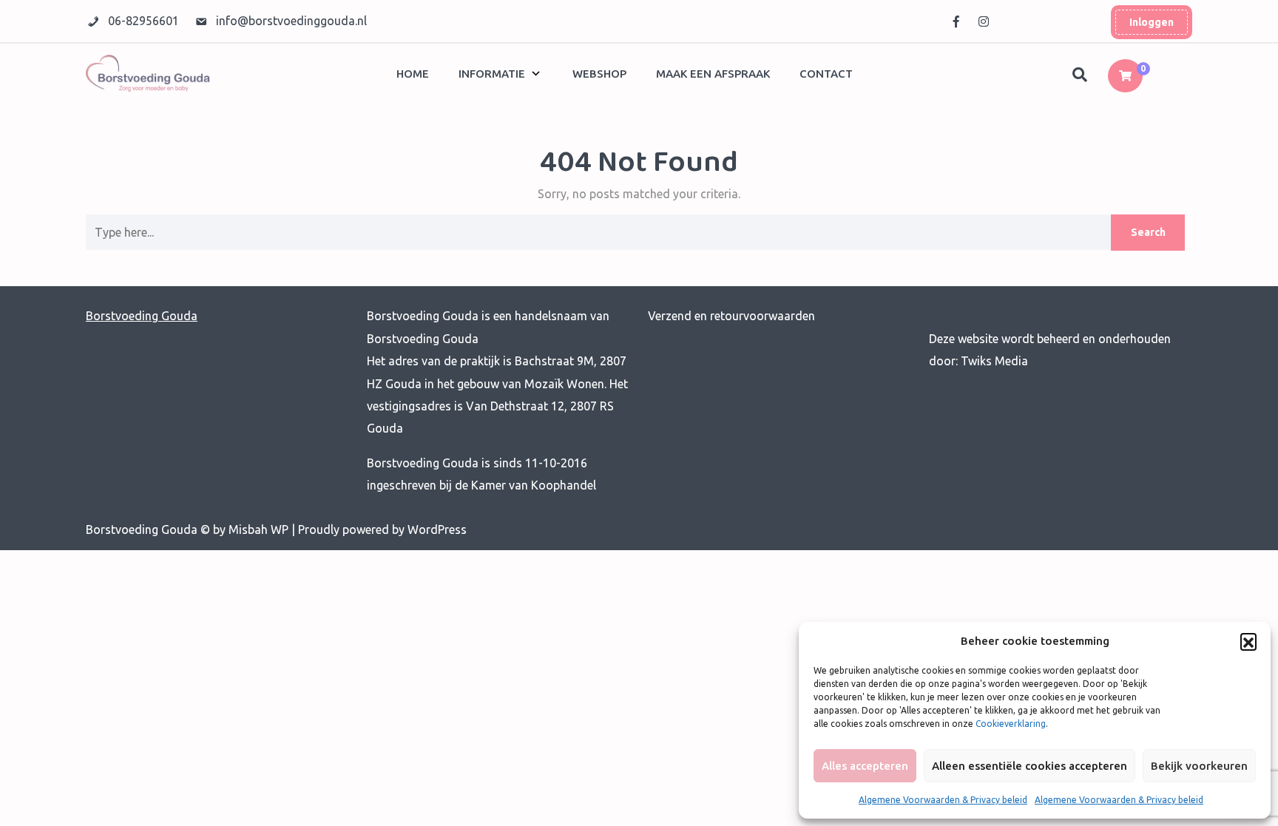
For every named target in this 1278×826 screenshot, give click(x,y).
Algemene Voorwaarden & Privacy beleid (943, 800)
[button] (1248, 641)
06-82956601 (145, 20)
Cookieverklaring (1011, 723)
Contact (826, 73)
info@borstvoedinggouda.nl (291, 20)
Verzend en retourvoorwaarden (731, 315)
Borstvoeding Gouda (141, 315)
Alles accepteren (865, 765)
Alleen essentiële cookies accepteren (1029, 765)
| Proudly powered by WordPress (379, 529)
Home (412, 73)
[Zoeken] (1081, 75)
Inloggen (1151, 22)
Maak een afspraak (713, 73)
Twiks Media (993, 361)
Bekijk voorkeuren (1199, 765)
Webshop (599, 73)
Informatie (492, 73)
